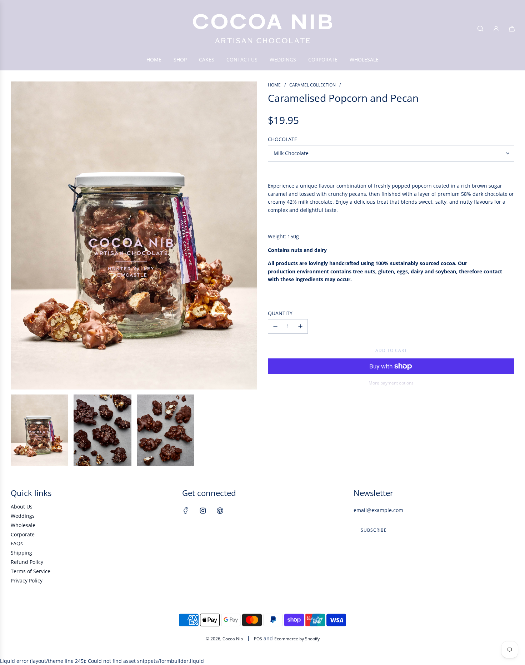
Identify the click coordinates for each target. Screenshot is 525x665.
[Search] (480, 28)
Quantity (280, 313)
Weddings (23, 515)
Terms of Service (30, 571)
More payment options (391, 383)
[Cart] (512, 28)
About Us (21, 506)
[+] (300, 326)
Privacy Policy (26, 580)
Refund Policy (27, 562)
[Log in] (496, 28)
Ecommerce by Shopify (297, 639)
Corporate (23, 534)
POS (258, 639)
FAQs (17, 543)
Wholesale (23, 525)
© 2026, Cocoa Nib (224, 639)
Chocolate (282, 139)
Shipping (21, 552)
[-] (275, 326)
